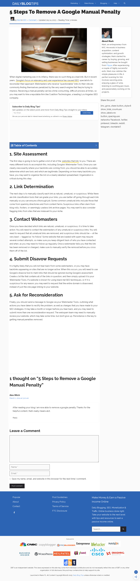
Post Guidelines (59, 497)
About (16, 502)
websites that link (70, 161)
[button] (124, 3)
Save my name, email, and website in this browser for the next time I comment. (49, 479)
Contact (16, 506)
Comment (32, 20)
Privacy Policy (59, 502)
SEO (24, 20)
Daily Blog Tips (78, 575)
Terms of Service (60, 506)
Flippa (109, 65)
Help (115, 3)
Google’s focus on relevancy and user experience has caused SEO (47, 80)
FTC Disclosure (59, 511)
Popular (16, 497)
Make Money (89, 3)
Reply (15, 418)
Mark (19, 20)
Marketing (74, 3)
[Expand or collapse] (96, 145)
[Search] (123, 529)
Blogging (103, 3)
